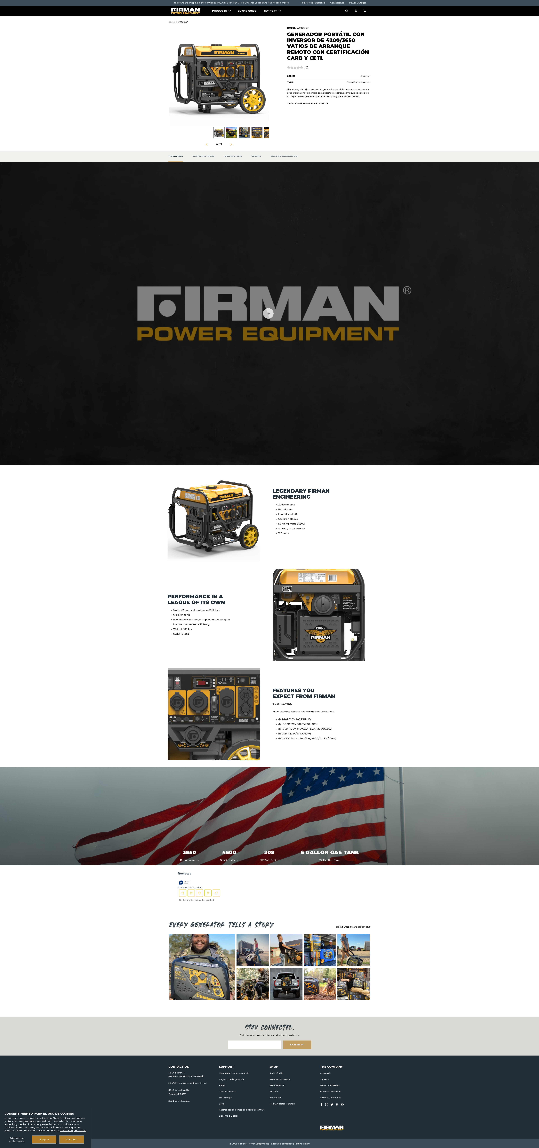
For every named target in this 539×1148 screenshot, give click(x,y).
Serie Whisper (277, 1085)
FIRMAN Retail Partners (282, 1103)
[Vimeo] (337, 1104)
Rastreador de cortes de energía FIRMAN (241, 1109)
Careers (324, 1079)
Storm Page (225, 1097)
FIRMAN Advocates (330, 1097)
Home (172, 22)
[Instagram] (326, 1104)
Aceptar (44, 1139)
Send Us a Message (179, 1101)
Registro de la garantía (313, 2)
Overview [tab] (175, 156)
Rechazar (71, 1139)
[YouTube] (342, 1104)
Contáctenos (337, 2)
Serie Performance (280, 1079)
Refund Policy (302, 1143)
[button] (346, 11)
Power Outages (357, 2)
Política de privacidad (73, 1130)
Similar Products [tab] (284, 156)
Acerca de (325, 1073)
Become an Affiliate (330, 1091)
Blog (221, 1103)
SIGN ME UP (297, 1044)
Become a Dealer (228, 1115)
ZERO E (274, 1091)
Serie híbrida (276, 1073)
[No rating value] (295, 68)
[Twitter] (331, 1104)
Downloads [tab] (233, 156)
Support (270, 10)
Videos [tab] (256, 156)
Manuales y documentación (234, 1073)
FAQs (222, 1085)
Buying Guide (247, 10)
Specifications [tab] (203, 156)
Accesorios (275, 1097)
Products (219, 10)
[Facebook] (321, 1104)
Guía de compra (228, 1091)
